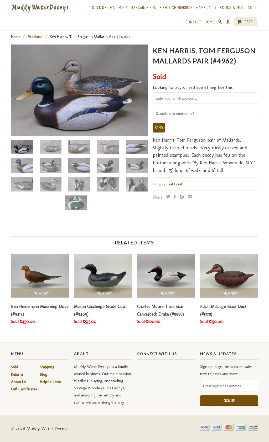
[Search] (220, 22)
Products (35, 36)
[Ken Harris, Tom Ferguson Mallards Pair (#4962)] (79, 90)
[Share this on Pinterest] (181, 197)
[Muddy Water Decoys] (40, 8)
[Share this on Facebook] (174, 197)
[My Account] (228, 22)
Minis (123, 7)
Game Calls (206, 7)
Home (209, 22)
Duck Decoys (103, 7)
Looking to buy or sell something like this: (193, 87)
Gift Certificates (24, 389)
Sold (252, 7)
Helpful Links (50, 381)
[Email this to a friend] (189, 197)
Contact (193, 22)
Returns (17, 374)
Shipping (47, 367)
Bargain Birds (143, 7)
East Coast (175, 184)
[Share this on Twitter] (167, 197)
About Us (18, 381)
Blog (43, 374)
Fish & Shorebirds (176, 7)
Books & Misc (232, 7)
